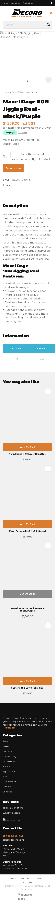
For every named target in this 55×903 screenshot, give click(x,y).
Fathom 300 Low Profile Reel (27, 688)
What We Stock (11, 813)
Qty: (5, 156)
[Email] (22, 185)
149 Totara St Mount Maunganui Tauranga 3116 (14, 850)
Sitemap (37, 879)
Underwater (9, 781)
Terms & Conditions (13, 808)
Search (48, 25)
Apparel (7, 786)
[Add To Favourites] (29, 168)
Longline (7, 791)
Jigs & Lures (9, 771)
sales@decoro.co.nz (13, 840)
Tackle (6, 766)
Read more (9, 728)
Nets (5, 776)
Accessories (9, 761)
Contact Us (28, 3)
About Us (15, 3)
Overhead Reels (28, 92)
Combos (7, 751)
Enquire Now (13, 168)
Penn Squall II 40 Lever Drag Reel (27, 454)
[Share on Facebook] (13, 185)
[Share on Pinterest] (26, 185)
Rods (5, 741)
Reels (14, 92)
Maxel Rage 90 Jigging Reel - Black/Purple (27, 609)
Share (7, 185)
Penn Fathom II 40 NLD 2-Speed (27, 531)
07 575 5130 (13, 836)
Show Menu (4, 13)
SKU (5, 179)
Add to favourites (48, 391)
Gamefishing (9, 756)
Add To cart (27, 447)
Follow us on (51, 3)
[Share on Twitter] (17, 185)
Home (6, 3)
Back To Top (26, 883)
